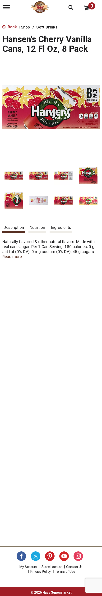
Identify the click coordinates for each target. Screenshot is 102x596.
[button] (14, 175)
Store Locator (52, 567)
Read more (12, 256)
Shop (25, 27)
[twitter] (35, 556)
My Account (28, 567)
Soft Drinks (46, 27)
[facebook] (21, 556)
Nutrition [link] (37, 227)
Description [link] (14, 227)
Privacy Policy (40, 571)
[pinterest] (50, 556)
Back (12, 26)
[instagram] (78, 556)
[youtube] (64, 556)
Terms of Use (65, 571)
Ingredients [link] (61, 227)
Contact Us (74, 567)
